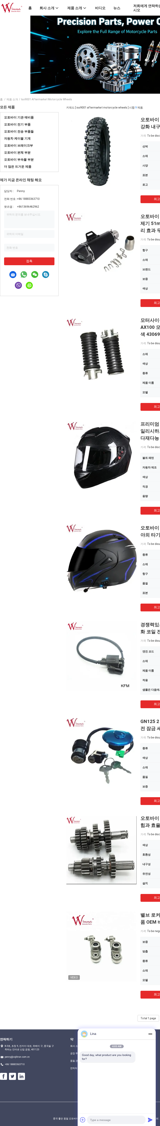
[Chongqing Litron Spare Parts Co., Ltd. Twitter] (12, 1076)
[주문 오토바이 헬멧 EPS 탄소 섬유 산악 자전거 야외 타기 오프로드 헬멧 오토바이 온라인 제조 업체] (101, 559)
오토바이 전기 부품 (17, 124)
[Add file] (82, 1119)
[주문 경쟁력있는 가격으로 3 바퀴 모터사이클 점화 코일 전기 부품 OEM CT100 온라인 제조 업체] (101, 656)
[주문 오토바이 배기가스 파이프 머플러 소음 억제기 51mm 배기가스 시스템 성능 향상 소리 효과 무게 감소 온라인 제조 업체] (101, 248)
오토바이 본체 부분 (17, 152)
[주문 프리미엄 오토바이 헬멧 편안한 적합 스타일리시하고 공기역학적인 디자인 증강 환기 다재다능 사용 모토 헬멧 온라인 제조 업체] (101, 455)
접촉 (29, 261)
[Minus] (150, 1034)
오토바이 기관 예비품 (19, 117)
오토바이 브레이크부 (18, 145)
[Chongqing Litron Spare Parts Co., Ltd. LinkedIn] (21, 1076)
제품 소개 (12, 99)
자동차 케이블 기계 (17, 138)
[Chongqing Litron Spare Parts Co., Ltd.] (11, 7)
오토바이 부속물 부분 (19, 159)
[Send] (150, 1119)
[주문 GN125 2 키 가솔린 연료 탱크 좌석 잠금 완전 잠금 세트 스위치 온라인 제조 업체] (101, 753)
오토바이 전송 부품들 (19, 131)
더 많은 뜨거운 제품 (17, 166)
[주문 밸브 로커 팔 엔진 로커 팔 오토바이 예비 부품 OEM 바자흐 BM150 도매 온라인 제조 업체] (101, 946)
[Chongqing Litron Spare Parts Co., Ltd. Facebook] (3, 1076)
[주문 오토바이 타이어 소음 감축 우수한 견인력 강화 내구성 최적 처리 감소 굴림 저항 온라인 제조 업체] (101, 151)
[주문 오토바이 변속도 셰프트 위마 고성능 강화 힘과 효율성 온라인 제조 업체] (101, 849)
